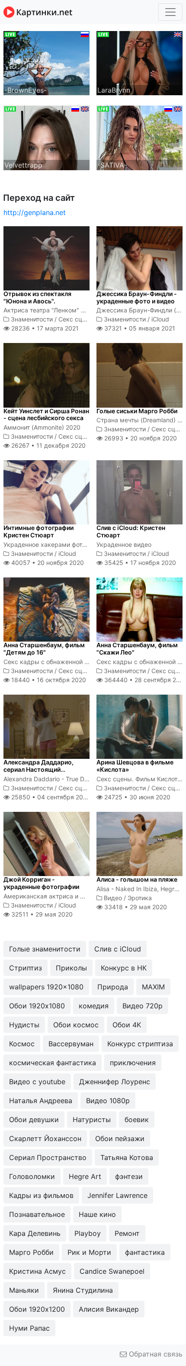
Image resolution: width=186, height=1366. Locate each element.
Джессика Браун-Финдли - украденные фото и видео (136, 297)
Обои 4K (126, 1024)
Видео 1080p (108, 1100)
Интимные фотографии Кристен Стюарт (38, 531)
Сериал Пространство (48, 1157)
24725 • (136, 797)
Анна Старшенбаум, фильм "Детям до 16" (44, 648)
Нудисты (24, 1024)
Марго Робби (31, 1252)
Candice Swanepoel (112, 1271)
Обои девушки (34, 1119)
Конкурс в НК (124, 968)
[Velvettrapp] (46, 137)
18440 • (48, 679)
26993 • (140, 438)
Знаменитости (32, 319)
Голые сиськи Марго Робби (136, 411)
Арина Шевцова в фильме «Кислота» (134, 765)
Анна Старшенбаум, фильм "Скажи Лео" (137, 648)
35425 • (139, 562)
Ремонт (127, 1233)
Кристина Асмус (37, 1271)
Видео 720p (142, 1005)
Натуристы (92, 1119)
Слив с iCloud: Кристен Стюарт (130, 531)
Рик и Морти (89, 1252)
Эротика (140, 897)
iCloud (160, 319)
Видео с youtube (37, 1081)
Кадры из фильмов (41, 1195)
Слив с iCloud (117, 949)
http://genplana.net (34, 212)
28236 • (44, 328)
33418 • (135, 907)
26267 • (48, 445)
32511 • (41, 914)
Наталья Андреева (40, 1100)
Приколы (71, 968)
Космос (22, 1043)
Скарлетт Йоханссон (45, 1138)
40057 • (47, 562)
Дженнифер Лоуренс (114, 1081)
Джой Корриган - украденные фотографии (41, 883)
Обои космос (76, 1024)
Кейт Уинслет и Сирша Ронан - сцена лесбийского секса (46, 414)
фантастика (145, 1252)
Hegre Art (85, 1176)
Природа (112, 986)
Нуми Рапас (29, 1328)
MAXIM (153, 986)
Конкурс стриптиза (140, 1043)
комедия (94, 1005)
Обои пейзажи (119, 1138)
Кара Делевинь (35, 1233)
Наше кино (97, 1214)
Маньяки (24, 1290)
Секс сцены (76, 319)
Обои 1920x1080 (37, 1005)
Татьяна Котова (126, 1157)
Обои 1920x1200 (37, 1309)
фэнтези (129, 1176)
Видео (113, 897)
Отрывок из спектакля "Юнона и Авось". (37, 297)
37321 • (139, 328)
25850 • (50, 797)
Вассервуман (70, 1043)
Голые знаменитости (44, 949)
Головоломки (32, 1176)
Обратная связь (155, 1354)
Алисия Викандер (109, 1309)
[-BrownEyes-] (46, 62)
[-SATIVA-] (139, 137)
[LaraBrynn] (139, 62)
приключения (133, 1062)
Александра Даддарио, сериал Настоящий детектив (38, 769)
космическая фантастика (52, 1062)
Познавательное (37, 1214)
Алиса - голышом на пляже (136, 879)
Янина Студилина (83, 1290)
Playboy (87, 1233)
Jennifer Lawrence (117, 1195)
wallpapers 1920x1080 (46, 986)
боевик (137, 1119)
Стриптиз (25, 968)
